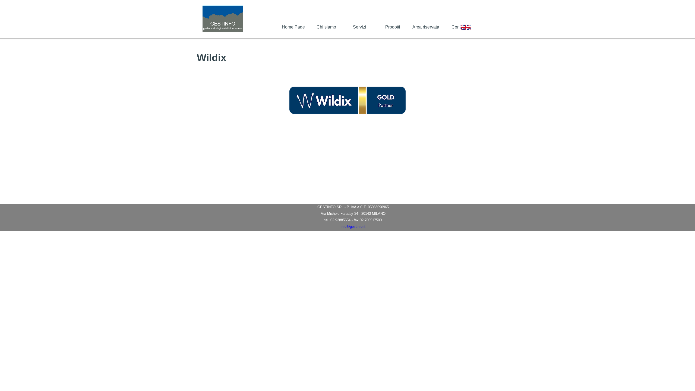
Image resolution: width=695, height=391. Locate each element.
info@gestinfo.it (353, 227)
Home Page (293, 27)
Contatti (458, 27)
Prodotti (392, 27)
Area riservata (425, 27)
